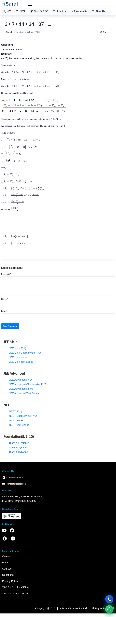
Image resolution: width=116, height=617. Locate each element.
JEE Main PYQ (17, 348)
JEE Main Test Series (21, 361)
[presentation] (6, 58)
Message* (6, 273)
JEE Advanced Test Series (24, 393)
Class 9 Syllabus (18, 447)
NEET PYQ (15, 411)
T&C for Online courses (15, 593)
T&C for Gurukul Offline (15, 587)
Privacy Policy (10, 581)
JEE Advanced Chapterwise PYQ (28, 384)
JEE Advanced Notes (21, 388)
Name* (4, 299)
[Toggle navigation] (30, 4)
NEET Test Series (19, 425)
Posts (5, 562)
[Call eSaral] (109, 599)
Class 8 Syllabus (18, 452)
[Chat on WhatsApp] (109, 609)
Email (4, 310)
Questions (8, 575)
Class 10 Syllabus (19, 443)
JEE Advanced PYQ (20, 379)
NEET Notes (16, 420)
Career (6, 556)
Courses (7, 568)
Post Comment (10, 326)
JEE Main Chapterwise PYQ (25, 352)
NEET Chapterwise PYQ (23, 415)
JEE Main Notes (18, 357)
